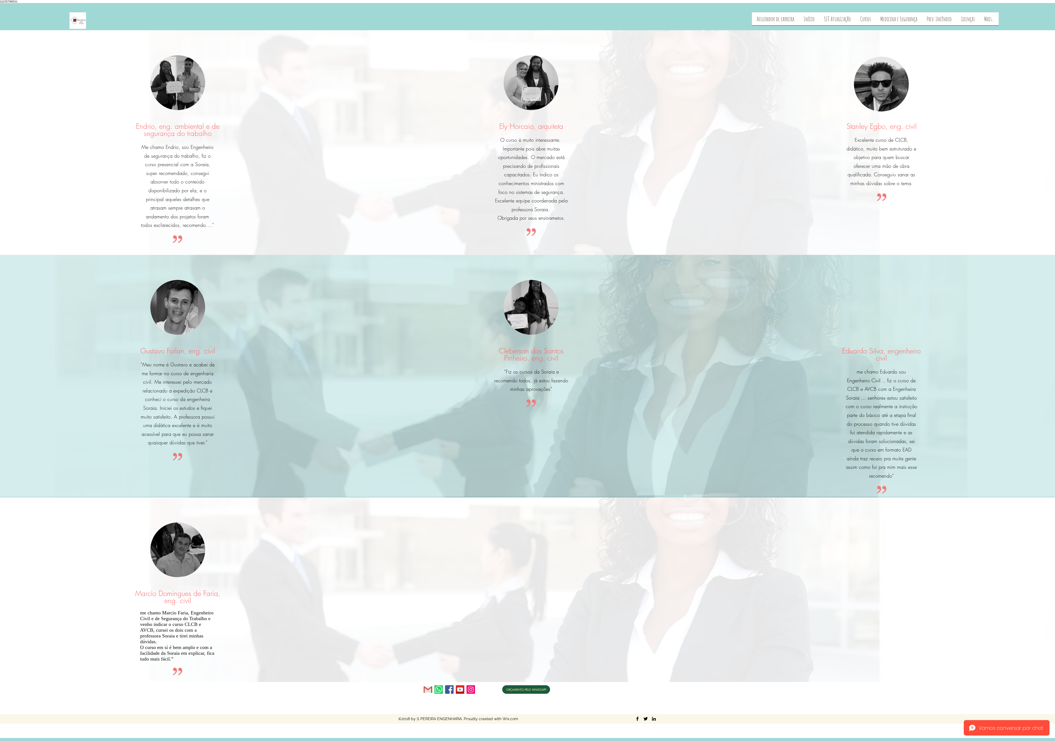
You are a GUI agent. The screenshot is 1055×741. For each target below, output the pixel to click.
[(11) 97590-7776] (438, 689)
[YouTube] (460, 689)
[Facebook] (449, 689)
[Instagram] (471, 689)
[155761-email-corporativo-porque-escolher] (428, 689)
